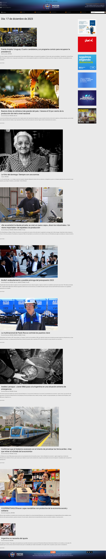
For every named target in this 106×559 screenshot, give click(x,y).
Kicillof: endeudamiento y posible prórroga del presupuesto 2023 (27, 280)
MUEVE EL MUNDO (18, 229)
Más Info (15, 115)
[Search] (105, 12)
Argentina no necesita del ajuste (14, 538)
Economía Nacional (5, 115)
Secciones (4, 12)
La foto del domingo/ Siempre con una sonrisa (20, 174)
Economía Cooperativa (5, 512)
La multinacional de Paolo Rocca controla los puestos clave (25, 333)
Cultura (2, 176)
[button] (94, 3)
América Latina (4, 53)
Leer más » (2, 62)
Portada (23, 229)
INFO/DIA (10, 53)
